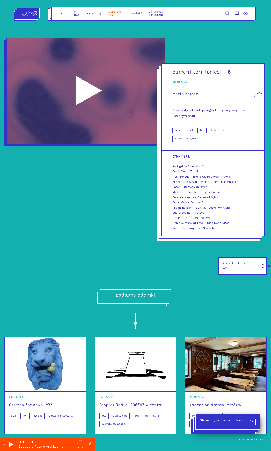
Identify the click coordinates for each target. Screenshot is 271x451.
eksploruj (94, 13)
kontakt (136, 13)
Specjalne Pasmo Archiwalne (40, 446)
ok (251, 421)
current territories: (196, 72)
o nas (76, 13)
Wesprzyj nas (114, 13)
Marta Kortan (185, 94)
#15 (234, 266)
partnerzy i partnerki (157, 13)
